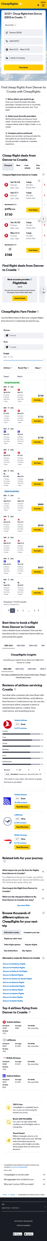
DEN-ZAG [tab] (8, 645)
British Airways (20, 835)
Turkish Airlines (20, 720)
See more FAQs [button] (23, 905)
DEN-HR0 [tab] (7, 669)
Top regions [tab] (27, 951)
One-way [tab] (38, 166)
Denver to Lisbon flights (13, 997)
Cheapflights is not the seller (16, 1174)
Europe (12, 1195)
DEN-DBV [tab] (21, 645)
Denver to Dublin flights (13, 1001)
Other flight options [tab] (12, 945)
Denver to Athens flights (13, 990)
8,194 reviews (20, 823)
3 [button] (23, 610)
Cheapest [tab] (8, 165)
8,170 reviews (20, 843)
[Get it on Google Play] (17, 1234)
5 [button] (34, 610)
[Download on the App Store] (29, 1234)
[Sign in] (38, 5)
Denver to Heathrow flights (14, 964)
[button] (23, 32)
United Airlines (20, 795)
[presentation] (25, 17)
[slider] (44, 360)
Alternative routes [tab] (11, 932)
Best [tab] (18, 165)
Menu (43, 2)
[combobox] (11, 25)
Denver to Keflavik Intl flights (15, 971)
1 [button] (12, 610)
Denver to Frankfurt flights (14, 967)
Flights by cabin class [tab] (13, 938)
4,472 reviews (20, 728)
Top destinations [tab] (11, 951)
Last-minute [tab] (27, 166)
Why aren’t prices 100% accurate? (19, 1184)
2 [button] (17, 610)
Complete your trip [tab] (31, 932)
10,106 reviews (20, 802)
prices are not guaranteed (18, 1167)
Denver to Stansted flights (14, 986)
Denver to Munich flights (13, 975)
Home (5, 1195)
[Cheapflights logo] (9, 4)
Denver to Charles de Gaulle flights (17, 979)
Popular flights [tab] (31, 945)
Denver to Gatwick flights (13, 982)
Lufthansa (18, 815)
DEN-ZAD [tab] (33, 645)
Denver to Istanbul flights (13, 993)
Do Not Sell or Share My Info (23, 1221)
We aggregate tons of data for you (19, 1179)
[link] (19, 298)
